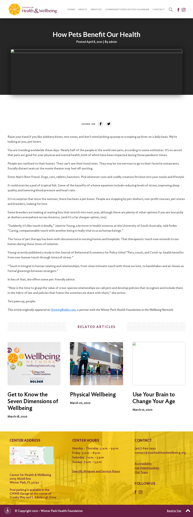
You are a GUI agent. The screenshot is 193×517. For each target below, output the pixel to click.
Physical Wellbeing (93, 394)
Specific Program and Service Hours (96, 471)
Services (96, 9)
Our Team (141, 472)
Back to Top (174, 510)
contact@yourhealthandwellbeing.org (159, 452)
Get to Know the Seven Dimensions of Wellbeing (33, 401)
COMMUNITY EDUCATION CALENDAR (127, 9)
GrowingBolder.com (63, 310)
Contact (158, 9)
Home (71, 9)
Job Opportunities (147, 468)
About (82, 9)
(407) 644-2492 (145, 448)
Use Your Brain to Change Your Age (153, 397)
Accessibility (143, 463)
